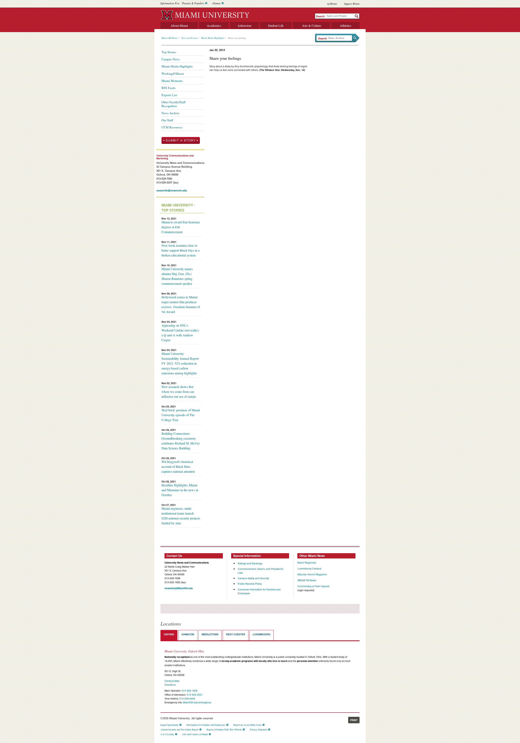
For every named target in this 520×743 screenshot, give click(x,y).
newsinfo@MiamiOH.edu (179, 588)
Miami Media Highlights (212, 37)
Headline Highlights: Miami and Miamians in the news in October (179, 490)
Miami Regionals (306, 562)
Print (354, 720)
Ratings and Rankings (250, 563)
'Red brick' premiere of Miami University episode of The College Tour (180, 415)
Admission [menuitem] (244, 25)
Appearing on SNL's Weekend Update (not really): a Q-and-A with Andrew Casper (180, 332)
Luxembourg (261, 634)
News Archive (170, 113)
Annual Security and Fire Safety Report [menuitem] (179, 729)
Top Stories (168, 52)
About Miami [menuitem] (179, 25)
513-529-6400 (187, 698)
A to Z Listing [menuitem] (167, 734)
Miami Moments (172, 81)
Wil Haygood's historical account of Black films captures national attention (178, 466)
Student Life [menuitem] (276, 25)
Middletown (210, 634)
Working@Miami (172, 74)
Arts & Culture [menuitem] (311, 25)
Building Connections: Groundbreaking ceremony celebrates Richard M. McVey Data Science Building (180, 440)
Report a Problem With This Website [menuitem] (224, 729)
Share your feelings (237, 37)
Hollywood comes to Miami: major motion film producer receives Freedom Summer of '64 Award (180, 304)
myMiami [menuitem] (332, 3)
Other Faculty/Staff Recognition (173, 104)
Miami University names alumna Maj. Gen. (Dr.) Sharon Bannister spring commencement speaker (177, 276)
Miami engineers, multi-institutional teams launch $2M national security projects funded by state (180, 515)
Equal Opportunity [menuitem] (169, 724)
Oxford (169, 634)
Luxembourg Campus (309, 568)
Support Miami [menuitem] (352, 3)
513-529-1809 (189, 690)
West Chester (235, 634)
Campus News (170, 59)
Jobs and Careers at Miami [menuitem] (195, 734)
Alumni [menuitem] (216, 3)
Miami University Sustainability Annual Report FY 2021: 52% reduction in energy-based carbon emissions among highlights (180, 363)
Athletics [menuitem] (345, 25)
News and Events (189, 37)
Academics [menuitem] (214, 25)
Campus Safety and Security (253, 578)
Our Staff (167, 120)
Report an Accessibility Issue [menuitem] (247, 724)
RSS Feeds (168, 88)
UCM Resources (171, 127)
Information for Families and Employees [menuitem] (205, 724)
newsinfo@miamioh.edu (171, 190)
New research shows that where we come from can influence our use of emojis (178, 392)
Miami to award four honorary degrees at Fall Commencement (180, 227)
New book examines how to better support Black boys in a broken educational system (180, 250)
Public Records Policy (250, 583)
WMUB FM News (306, 580)
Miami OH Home (169, 37)
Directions (170, 684)
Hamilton (188, 634)
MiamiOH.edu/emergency (197, 702)
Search (320, 16)
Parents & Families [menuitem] (193, 3)
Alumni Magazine (312, 574)
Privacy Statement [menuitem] (258, 729)
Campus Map (172, 680)
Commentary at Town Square (313, 586)
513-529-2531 (195, 694)
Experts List (169, 95)
